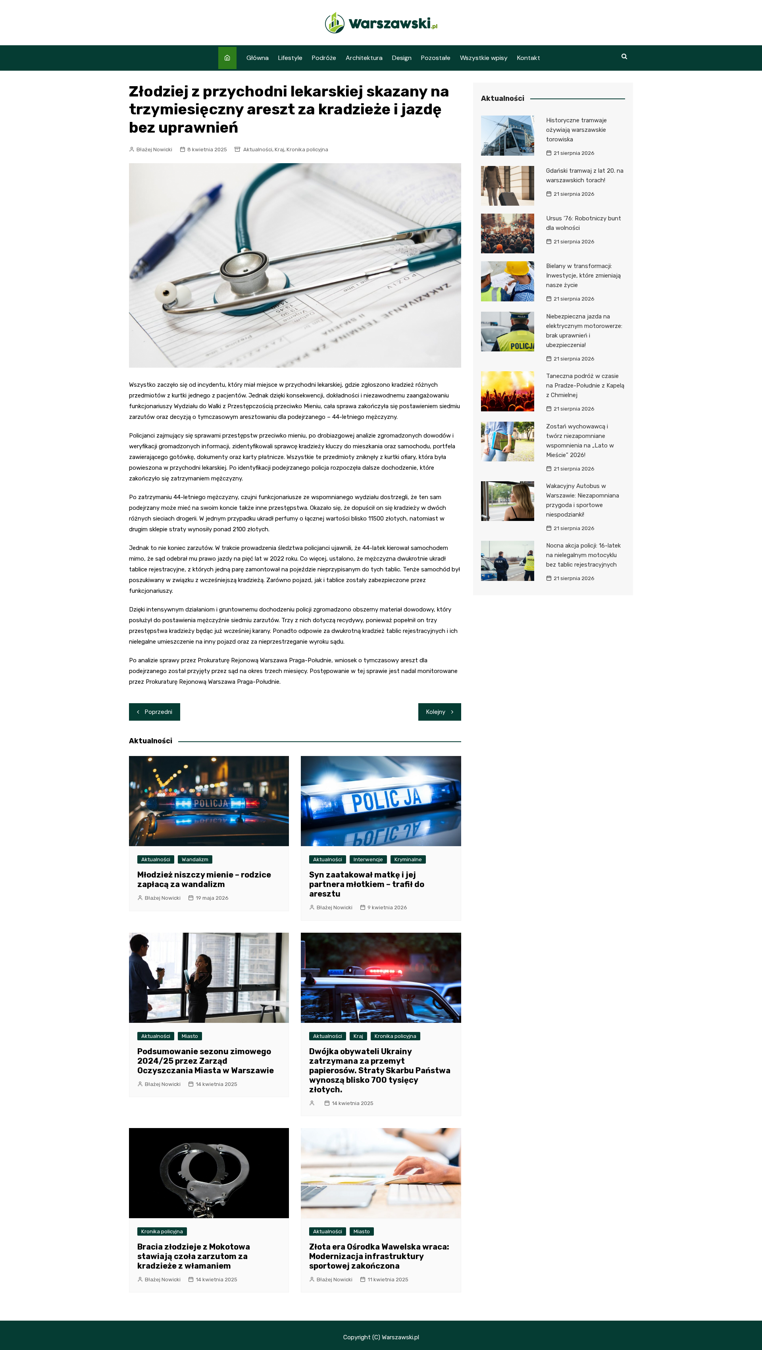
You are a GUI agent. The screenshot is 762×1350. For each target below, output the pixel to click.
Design (402, 58)
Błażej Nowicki (154, 149)
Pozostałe (435, 58)
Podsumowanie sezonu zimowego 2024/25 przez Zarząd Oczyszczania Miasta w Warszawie (205, 1061)
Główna (257, 58)
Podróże (324, 58)
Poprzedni (158, 712)
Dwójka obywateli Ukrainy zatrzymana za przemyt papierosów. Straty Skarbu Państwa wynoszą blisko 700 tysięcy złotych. (379, 1070)
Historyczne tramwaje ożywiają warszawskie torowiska (576, 130)
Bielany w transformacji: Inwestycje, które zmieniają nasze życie (583, 275)
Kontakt (528, 58)
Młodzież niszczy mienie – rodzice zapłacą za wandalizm (204, 879)
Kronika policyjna (307, 149)
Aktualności (257, 149)
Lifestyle (290, 58)
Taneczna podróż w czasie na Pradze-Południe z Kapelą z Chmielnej (585, 385)
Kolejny (435, 712)
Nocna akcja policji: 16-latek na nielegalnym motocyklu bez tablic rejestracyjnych (583, 555)
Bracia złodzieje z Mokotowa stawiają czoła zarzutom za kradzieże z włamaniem (193, 1256)
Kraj (279, 149)
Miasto (190, 1036)
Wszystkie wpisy (484, 58)
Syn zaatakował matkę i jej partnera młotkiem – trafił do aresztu (366, 884)
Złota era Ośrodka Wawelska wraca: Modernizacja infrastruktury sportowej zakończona (379, 1256)
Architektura (364, 58)
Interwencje (368, 859)
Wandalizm (195, 859)
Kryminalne (408, 859)
